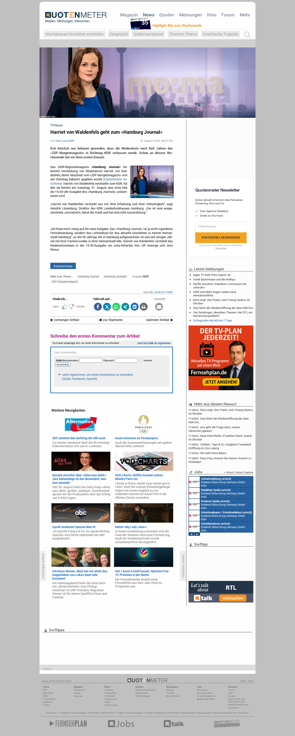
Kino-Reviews (172, 696)
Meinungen (190, 15)
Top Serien (243, 712)
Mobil (46, 696)
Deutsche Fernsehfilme (225, 712)
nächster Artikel (158, 320)
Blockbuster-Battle (206, 699)
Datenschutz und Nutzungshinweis (236, 700)
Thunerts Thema (183, 33)
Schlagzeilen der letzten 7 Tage (212, 320)
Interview (78, 696)
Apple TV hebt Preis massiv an (212, 275)
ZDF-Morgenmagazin (65, 281)
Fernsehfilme (173, 712)
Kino (211, 15)
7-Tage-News (49, 699)
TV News (120, 712)
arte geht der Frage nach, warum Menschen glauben (214, 428)
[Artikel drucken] (143, 307)
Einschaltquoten (134, 712)
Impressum (233, 707)
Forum (228, 15)
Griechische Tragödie (220, 33)
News (148, 15)
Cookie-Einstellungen (238, 704)
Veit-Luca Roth (65, 140)
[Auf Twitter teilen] (107, 307)
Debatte (170, 690)
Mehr (245, 15)
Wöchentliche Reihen (145, 690)
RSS (45, 690)
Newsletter (48, 693)
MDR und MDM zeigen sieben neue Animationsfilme (214, 293)
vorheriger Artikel (66, 320)
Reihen (77, 693)
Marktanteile (141, 693)
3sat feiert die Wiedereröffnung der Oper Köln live (223, 308)
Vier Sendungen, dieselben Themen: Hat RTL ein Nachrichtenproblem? (222, 314)
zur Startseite (112, 320)
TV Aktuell (64, 712)
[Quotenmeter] (76, 17)
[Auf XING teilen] (125, 307)
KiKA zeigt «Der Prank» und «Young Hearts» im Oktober (221, 301)
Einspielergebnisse (206, 696)
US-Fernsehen (111, 705)
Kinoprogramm (204, 712)
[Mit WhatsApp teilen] (116, 307)
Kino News (52, 712)
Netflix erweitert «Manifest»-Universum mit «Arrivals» (219, 285)
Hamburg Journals (115, 276)
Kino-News (202, 690)
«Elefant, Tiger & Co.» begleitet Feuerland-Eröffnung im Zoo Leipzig (220, 446)
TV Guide (148, 712)
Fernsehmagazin (78, 712)
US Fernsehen (108, 712)
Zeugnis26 (119, 33)
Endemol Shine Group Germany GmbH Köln (223, 482)
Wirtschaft (109, 696)
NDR (140, 276)
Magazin (129, 15)
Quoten (166, 15)
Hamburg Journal (88, 276)
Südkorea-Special (148, 33)
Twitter (46, 705)
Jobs (230, 693)
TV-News (109, 690)
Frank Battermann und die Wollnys (214, 279)
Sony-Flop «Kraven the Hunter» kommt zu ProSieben (220, 460)
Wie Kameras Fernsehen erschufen (74, 33)
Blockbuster (160, 712)
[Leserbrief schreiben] (159, 307)
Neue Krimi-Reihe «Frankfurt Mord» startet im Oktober (220, 437)
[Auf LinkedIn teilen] (134, 307)
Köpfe (107, 702)
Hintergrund (79, 690)
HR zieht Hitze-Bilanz (208, 453)
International (111, 699)
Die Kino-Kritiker (205, 693)
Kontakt (231, 696)
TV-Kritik (170, 693)
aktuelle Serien (189, 712)
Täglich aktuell (142, 696)
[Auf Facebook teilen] (97, 307)
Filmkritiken (94, 712)
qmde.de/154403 (164, 292)
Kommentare (63, 266)
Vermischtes (110, 693)
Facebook (47, 702)
